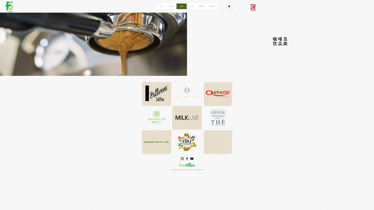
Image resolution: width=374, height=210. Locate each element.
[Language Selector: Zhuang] (230, 6)
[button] (156, 93)
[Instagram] (182, 159)
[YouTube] (192, 159)
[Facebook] (187, 159)
